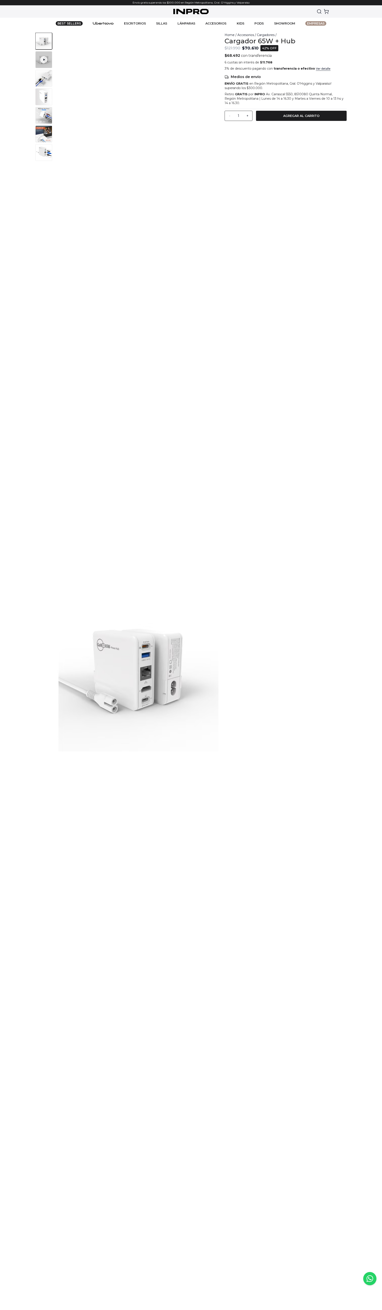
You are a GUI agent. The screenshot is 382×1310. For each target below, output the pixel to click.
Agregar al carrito (301, 116)
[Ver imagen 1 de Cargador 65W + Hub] (43, 41)
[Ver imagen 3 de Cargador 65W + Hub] (43, 78)
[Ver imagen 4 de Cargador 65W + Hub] (43, 96)
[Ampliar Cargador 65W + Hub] (137, 670)
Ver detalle (323, 68)
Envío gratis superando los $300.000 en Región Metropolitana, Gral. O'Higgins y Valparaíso (191, 2)
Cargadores (266, 35)
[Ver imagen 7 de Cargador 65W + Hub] (43, 152)
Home (230, 35)
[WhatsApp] (369, 1278)
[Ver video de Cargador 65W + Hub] (43, 59)
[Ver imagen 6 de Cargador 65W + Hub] (43, 134)
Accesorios (245, 35)
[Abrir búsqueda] (319, 11)
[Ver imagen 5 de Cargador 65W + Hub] (43, 115)
